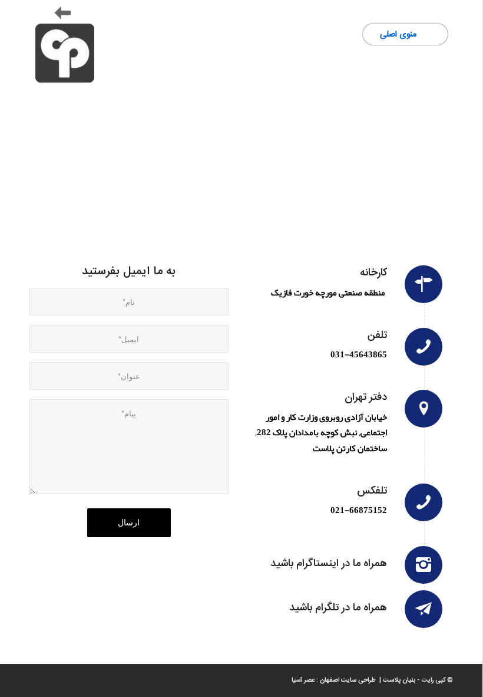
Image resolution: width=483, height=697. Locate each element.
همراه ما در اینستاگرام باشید (328, 564)
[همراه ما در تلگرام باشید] (423, 609)
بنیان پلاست (399, 680)
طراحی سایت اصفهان (349, 680)
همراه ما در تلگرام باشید (338, 608)
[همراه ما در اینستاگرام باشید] (423, 565)
